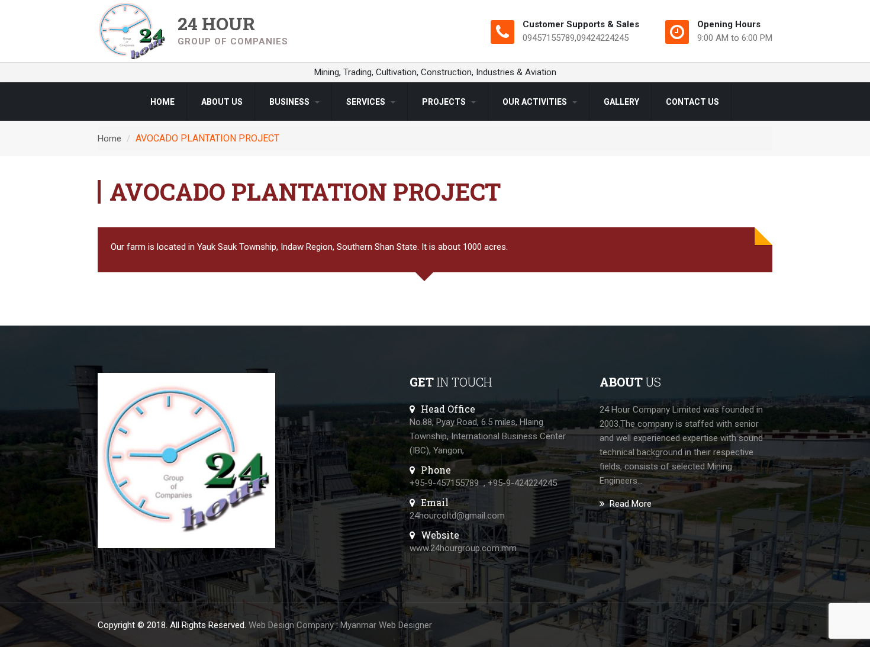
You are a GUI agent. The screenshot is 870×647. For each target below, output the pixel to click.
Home (162, 102)
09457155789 (549, 38)
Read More (631, 503)
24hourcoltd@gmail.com (457, 515)
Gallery (621, 102)
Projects (445, 102)
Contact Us (692, 102)
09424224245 (602, 38)
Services (366, 102)
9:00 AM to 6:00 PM (734, 38)
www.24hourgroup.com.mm (463, 548)
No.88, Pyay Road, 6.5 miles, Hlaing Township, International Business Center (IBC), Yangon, (488, 436)
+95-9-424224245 (522, 483)
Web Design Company (291, 625)
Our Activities (535, 102)
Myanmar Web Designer (386, 625)
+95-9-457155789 (444, 483)
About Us (222, 102)
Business (290, 102)
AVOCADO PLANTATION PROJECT (207, 138)
